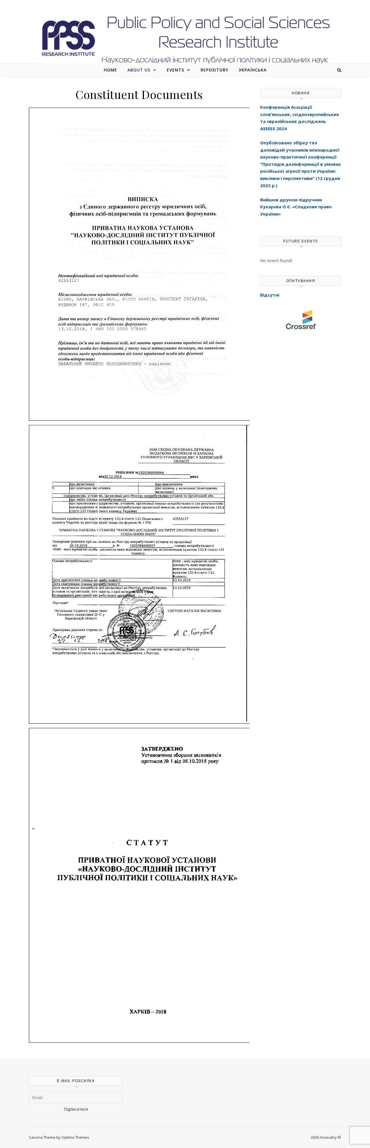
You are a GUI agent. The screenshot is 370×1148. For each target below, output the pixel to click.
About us (138, 70)
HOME (110, 70)
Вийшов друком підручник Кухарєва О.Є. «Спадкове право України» (296, 207)
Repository (214, 70)
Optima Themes (75, 1137)
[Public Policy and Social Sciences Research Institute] (185, 38)
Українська (253, 70)
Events (175, 70)
